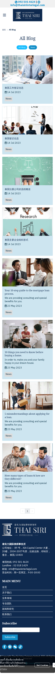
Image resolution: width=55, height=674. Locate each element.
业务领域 (7, 598)
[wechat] (15, 647)
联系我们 (7, 614)
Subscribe (10, 637)
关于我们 (7, 593)
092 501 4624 (21, 562)
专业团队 (7, 604)
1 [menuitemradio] (27, 511)
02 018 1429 (20, 566)
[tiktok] (20, 647)
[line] (9, 647)
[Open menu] (4, 15)
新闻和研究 (8, 609)
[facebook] (4, 647)
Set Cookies (42, 665)
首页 (4, 29)
